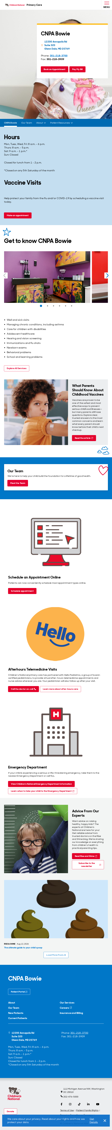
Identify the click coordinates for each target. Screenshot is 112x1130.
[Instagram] (70, 1104)
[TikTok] (79, 1104)
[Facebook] (61, 1104)
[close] (104, 1120)
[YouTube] (98, 1104)
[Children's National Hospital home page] (14, 1093)
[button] (41, 306)
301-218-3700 (79, 1033)
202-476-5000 (70, 1096)
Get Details (94, 1120)
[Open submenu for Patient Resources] (72, 123)
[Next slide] (107, 275)
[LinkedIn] (88, 1104)
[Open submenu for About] (45, 123)
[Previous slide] (5, 275)
